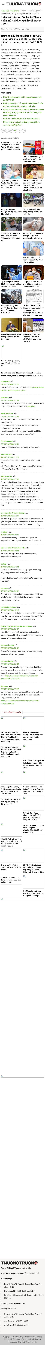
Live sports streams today (12, 513)
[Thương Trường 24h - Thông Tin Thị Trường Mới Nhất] (23, 4)
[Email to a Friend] (15, 131)
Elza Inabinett (7, 441)
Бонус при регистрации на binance (16, 626)
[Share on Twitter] (11, 131)
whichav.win (6, 454)
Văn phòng (14, 11)
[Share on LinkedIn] (24, 131)
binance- (5, 686)
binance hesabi (7, 645)
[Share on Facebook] (7, 131)
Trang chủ (5, 11)
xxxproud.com (7, 413)
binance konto (7, 661)
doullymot (5, 381)
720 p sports (6, 476)
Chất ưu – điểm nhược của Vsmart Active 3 (21, 119)
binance (4, 588)
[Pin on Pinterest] (19, 131)
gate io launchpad (8, 607)
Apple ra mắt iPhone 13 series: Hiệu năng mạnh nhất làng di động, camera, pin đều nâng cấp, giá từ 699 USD (23, 113)
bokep (3, 564)
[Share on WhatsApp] (3, 131)
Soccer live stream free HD (12, 548)
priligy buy (31, 406)
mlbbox (4, 532)
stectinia (4, 397)
